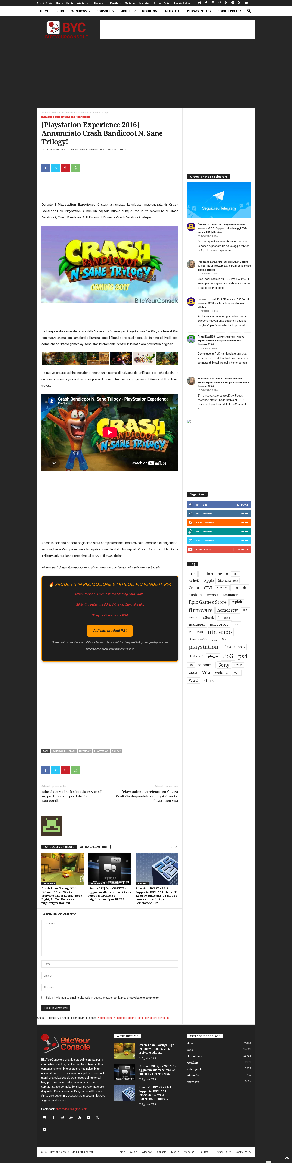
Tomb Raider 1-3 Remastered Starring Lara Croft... (110, 594)
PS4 (56, 117)
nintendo (220, 632)
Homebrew (49, 883)
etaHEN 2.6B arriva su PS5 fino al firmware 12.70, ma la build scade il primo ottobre (224, 266)
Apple (209, 581)
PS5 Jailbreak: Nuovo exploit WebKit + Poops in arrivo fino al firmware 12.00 (221, 340)
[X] (239, 3)
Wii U (193, 680)
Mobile (114, 3)
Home (59, 3)
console (239, 587)
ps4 (242, 656)
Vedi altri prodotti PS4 (109, 630)
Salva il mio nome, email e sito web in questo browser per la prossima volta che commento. (102, 997)
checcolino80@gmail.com (71, 1109)
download (212, 595)
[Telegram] (232, 3)
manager (197, 624)
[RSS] (226, 3)
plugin (213, 656)
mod (236, 624)
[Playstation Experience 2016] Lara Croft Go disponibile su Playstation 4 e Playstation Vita (147, 796)
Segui (244, 513)
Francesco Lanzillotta (210, 262)
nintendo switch (198, 639)
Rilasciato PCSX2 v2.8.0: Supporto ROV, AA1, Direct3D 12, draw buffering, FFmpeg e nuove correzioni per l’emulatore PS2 (156, 896)
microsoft (219, 624)
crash (72, 751)
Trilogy (116, 751)
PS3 (228, 656)
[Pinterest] (65, 168)
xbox (208, 680)
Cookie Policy (182, 3)
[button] (249, 11)
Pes (224, 639)
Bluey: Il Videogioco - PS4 (110, 615)
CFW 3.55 (222, 587)
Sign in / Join (44, 3)
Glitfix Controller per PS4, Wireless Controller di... (110, 604)
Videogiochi (80, 117)
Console (99, 3)
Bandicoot (59, 751)
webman (222, 673)
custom (195, 595)
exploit (236, 602)
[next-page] (176, 847)
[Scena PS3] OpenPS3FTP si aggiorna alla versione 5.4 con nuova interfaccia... (158, 1069)
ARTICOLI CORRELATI (59, 846)
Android (194, 580)
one (214, 639)
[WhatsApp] (75, 168)
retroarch (206, 665)
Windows (82, 3)
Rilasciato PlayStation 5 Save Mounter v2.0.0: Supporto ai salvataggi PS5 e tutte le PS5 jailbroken (223, 228)
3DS (192, 574)
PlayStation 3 (234, 647)
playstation (101, 751)
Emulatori (144, 3)
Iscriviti (242, 549)
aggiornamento (214, 574)
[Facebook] (206, 3)
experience (85, 751)
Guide (70, 3)
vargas (193, 672)
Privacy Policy (162, 3)
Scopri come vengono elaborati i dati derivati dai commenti (134, 1017)
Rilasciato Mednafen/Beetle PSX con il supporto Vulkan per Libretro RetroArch (72, 796)
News (55, 113)
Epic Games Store (208, 602)
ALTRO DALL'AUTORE (93, 846)
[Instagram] (212, 3)
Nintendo (193, 1075)
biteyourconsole (228, 580)
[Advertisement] (177, 29)
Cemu (194, 587)
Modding (130, 3)
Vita (206, 672)
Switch (238, 664)
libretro (224, 617)
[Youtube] (246, 3)
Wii (237, 673)
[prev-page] (171, 847)
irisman (193, 617)
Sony (65, 117)
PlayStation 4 (196, 656)
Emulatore (231, 595)
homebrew (227, 610)
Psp (191, 664)
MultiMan (196, 632)
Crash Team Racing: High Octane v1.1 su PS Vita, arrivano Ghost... (156, 1048)
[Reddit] (219, 3)
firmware (201, 610)
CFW (208, 587)
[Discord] (199, 3)
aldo (235, 573)
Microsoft (193, 1081)
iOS (245, 610)
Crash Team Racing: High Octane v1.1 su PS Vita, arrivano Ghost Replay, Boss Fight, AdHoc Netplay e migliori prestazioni (61, 896)
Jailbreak (208, 617)
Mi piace (242, 504)
